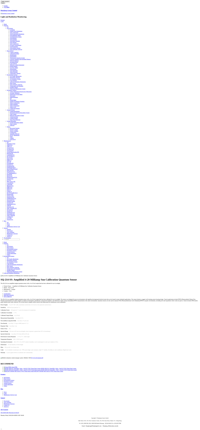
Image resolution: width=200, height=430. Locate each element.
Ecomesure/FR (10, 166)
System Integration (11, 121)
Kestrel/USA (10, 178)
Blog (5, 221)
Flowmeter (12, 96)
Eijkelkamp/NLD (11, 167)
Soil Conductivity (14, 44)
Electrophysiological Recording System (19, 112)
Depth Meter (13, 100)
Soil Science (10, 28)
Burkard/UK (10, 153)
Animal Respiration (15, 111)
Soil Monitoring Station (16, 36)
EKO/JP (9, 162)
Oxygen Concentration (15, 45)
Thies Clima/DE (11, 215)
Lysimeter (12, 29)
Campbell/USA (11, 155)
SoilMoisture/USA (11, 198)
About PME (14, 367)
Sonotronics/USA (11, 204)
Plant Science (10, 51)
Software (12, 125)
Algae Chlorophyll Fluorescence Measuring (21, 91)
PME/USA (9, 187)
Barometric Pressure (15, 77)
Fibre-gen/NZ (10, 170)
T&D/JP (9, 205)
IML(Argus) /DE (11, 181)
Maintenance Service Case (13, 226)
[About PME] (7, 367)
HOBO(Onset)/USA (12, 177)
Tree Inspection (14, 70)
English (3, 3)
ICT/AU (9, 180)
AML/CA (9, 146)
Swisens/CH (10, 202)
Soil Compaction (14, 32)
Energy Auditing (14, 131)
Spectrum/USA (10, 200)
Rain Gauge (13, 83)
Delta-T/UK (10, 159)
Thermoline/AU (11, 214)
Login (2, 21)
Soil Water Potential (15, 41)
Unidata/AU (10, 216)
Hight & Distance (14, 60)
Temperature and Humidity (16, 86)
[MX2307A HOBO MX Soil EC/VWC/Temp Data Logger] (19, 371)
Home (5, 24)
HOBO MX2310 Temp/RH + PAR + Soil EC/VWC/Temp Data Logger (59, 370)
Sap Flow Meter (14, 67)
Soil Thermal (13, 42)
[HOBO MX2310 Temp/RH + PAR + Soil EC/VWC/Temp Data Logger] (22, 370)
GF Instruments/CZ (11, 173)
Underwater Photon (15, 108)
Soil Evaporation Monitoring (17, 34)
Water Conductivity (15, 103)
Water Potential (14, 72)
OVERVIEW (7, 294)
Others (8, 126)
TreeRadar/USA (11, 212)
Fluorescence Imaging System (17, 58)
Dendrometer (13, 55)
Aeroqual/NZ (10, 150)
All (7, 27)
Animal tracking (14, 117)
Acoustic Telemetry (15, 93)
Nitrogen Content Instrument (17, 65)
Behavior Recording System (17, 115)
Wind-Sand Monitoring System (17, 88)
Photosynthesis (13, 66)
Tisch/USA (9, 211)
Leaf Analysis (13, 63)
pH (11, 98)
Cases (8, 225)
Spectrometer (13, 69)
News (8, 223)
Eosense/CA (10, 164)
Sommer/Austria (11, 201)
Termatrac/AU (10, 207)
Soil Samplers (13, 39)
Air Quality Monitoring (15, 76)
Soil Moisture (13, 38)
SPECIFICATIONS (9, 295)
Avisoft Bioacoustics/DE (13, 152)
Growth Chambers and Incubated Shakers (20, 59)
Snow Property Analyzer (16, 84)
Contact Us (9, 235)
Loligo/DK (9, 184)
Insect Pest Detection (15, 119)
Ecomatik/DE (10, 163)
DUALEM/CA (10, 156)
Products (6, 25)
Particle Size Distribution (16, 31)
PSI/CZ (9, 190)
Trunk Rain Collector (15, 73)
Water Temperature (14, 105)
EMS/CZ (9, 160)
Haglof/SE (9, 174)
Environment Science (12, 74)
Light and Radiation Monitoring (18, 81)
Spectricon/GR (10, 197)
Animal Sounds (14, 118)
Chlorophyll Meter (14, 53)
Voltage (12, 138)
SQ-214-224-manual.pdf (37, 357)
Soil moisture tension (15, 48)
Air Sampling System (15, 79)
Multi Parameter (14, 97)
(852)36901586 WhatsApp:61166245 (10, 412)
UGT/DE (9, 218)
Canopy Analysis (14, 52)
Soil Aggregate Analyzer (16, 49)
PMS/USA (9, 188)
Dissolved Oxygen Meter (16, 94)
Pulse (11, 136)
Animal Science (11, 110)
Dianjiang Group (11, 143)
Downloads (10, 230)
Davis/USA (10, 157)
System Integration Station (16, 122)
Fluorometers (13, 56)
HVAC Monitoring (14, 135)
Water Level (13, 107)
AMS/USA (9, 145)
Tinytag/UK (10, 209)
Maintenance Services (12, 233)
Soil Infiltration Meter (15, 35)
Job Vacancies (7, 238)
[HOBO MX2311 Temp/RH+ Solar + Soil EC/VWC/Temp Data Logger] (22, 368)
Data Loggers (13, 124)
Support (6, 228)
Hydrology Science (11, 90)
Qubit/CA (9, 191)
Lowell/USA (10, 183)
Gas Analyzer (13, 80)
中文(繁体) (7, 7)
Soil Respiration (14, 46)
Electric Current (14, 129)
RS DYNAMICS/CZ (12, 193)
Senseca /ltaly (10, 195)
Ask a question (10, 232)
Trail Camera (13, 114)
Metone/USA (10, 185)
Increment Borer (14, 62)
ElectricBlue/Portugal (12, 169)
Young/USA (10, 219)
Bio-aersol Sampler (14, 128)
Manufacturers (7, 141)
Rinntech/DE (10, 194)
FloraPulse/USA (11, 171)
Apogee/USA (10, 148)
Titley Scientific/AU (12, 208)
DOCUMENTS (8, 296)
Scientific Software (14, 133)
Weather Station (14, 87)
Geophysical (13, 132)
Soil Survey (13, 139)
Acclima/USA (10, 149)
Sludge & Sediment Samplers (17, 101)
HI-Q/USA (9, 176)
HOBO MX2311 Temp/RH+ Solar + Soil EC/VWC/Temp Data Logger (58, 368)
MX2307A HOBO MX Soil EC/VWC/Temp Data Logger (48, 371)
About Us (9, 236)
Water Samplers (14, 104)
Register (3, 20)
